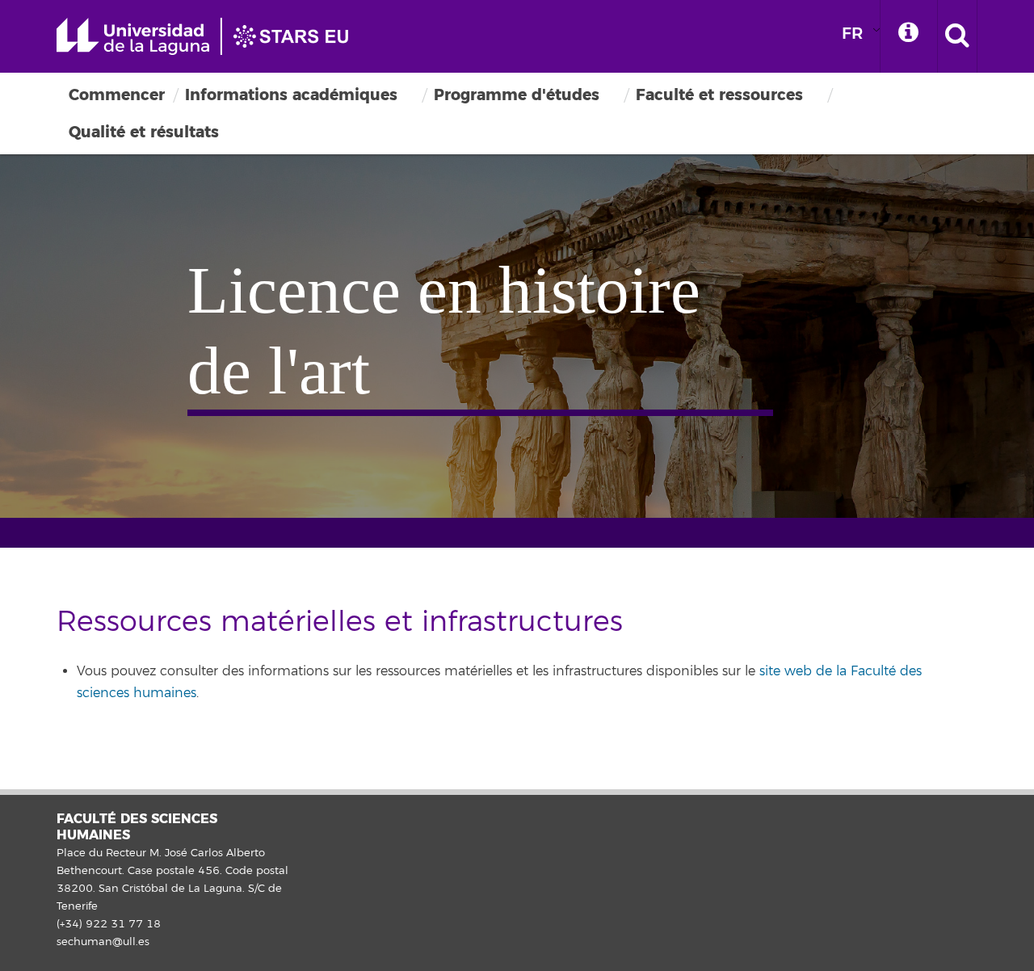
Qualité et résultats (144, 132)
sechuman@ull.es (103, 941)
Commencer (117, 95)
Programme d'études (516, 95)
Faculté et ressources (719, 95)
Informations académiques (291, 95)
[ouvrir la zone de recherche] (957, 36)
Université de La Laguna (210, 36)
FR (852, 33)
